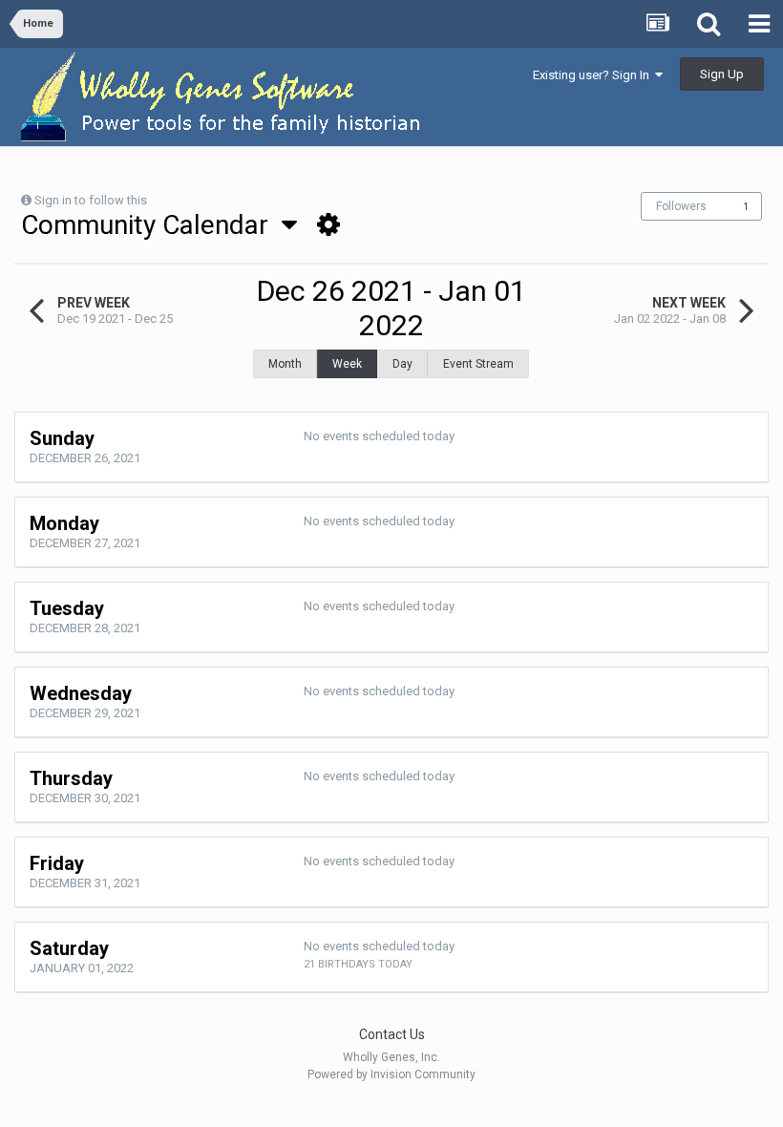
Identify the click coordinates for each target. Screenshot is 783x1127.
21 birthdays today (358, 964)
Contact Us (392, 1034)
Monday (64, 523)
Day (402, 364)
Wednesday (81, 693)
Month (285, 364)
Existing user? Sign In (594, 75)
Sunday (62, 438)
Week (347, 364)
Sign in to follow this (90, 200)
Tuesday (67, 608)
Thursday (71, 778)
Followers (681, 206)
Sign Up (722, 74)
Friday (57, 863)
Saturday (69, 948)
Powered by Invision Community (391, 1074)
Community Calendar (151, 225)
